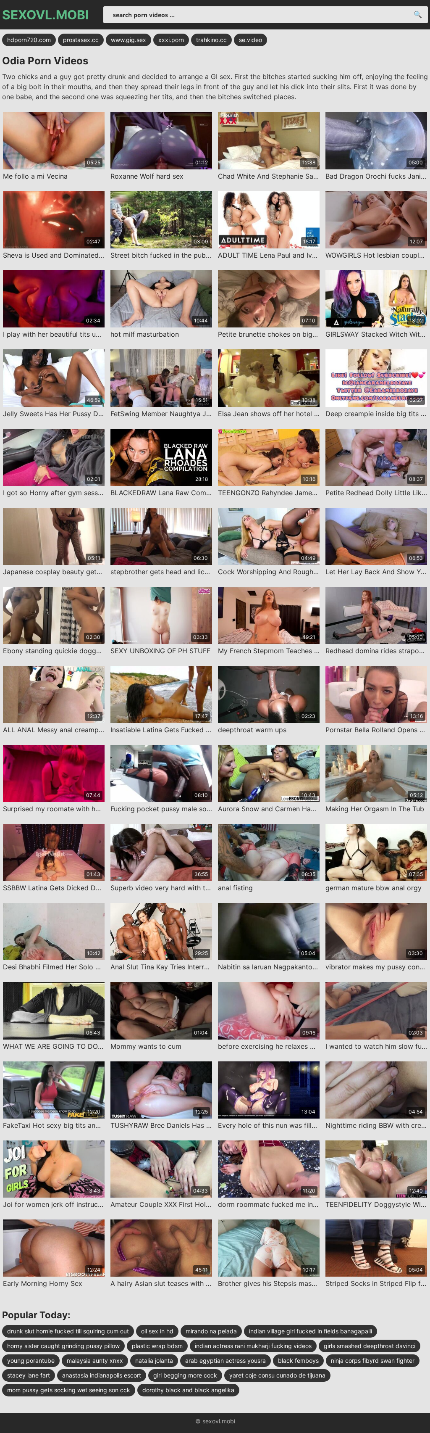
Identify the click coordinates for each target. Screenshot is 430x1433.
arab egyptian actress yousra (225, 1360)
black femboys (298, 1360)
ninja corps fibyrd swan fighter (372, 1360)
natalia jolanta (154, 1360)
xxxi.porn (171, 39)
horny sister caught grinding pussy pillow (63, 1345)
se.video (250, 39)
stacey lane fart (28, 1375)
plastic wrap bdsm (157, 1345)
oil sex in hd (157, 1331)
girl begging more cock (185, 1375)
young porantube (31, 1360)
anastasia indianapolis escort (101, 1375)
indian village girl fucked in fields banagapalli (310, 1331)
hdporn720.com (29, 39)
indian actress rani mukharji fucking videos (253, 1345)
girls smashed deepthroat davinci (369, 1345)
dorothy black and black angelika (188, 1389)
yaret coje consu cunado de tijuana (277, 1375)
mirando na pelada (211, 1331)
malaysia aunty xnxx (95, 1360)
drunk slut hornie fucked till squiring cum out (68, 1331)
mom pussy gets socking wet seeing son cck (68, 1389)
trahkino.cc (211, 39)
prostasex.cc (81, 39)
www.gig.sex (128, 39)
